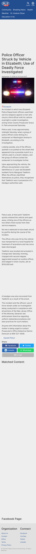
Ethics (3, 539)
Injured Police (9, 338)
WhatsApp (26, 350)
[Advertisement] (18, 37)
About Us (4, 533)
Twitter (28, 345)
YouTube (23, 536)
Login (33, 5)
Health (30, 10)
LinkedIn (10, 350)
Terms (3, 542)
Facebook (11, 345)
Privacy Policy (6, 545)
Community (6, 10)
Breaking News (19, 10)
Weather (5, 13)
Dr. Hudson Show (17, 13)
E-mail (19, 355)
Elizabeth (7, 107)
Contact (4, 536)
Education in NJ (8, 17)
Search (28, 5)
